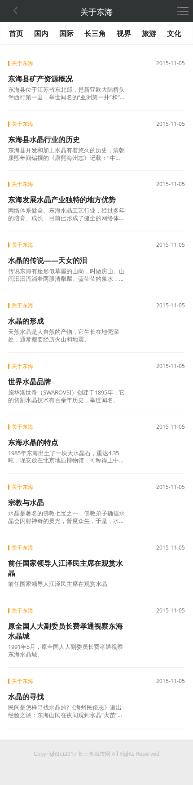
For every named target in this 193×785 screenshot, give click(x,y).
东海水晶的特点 (33, 442)
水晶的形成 (26, 321)
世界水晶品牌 (29, 381)
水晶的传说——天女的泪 (47, 260)
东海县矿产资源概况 (40, 79)
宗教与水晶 (26, 502)
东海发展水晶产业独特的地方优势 (62, 199)
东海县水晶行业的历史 (44, 139)
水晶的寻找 (26, 696)
